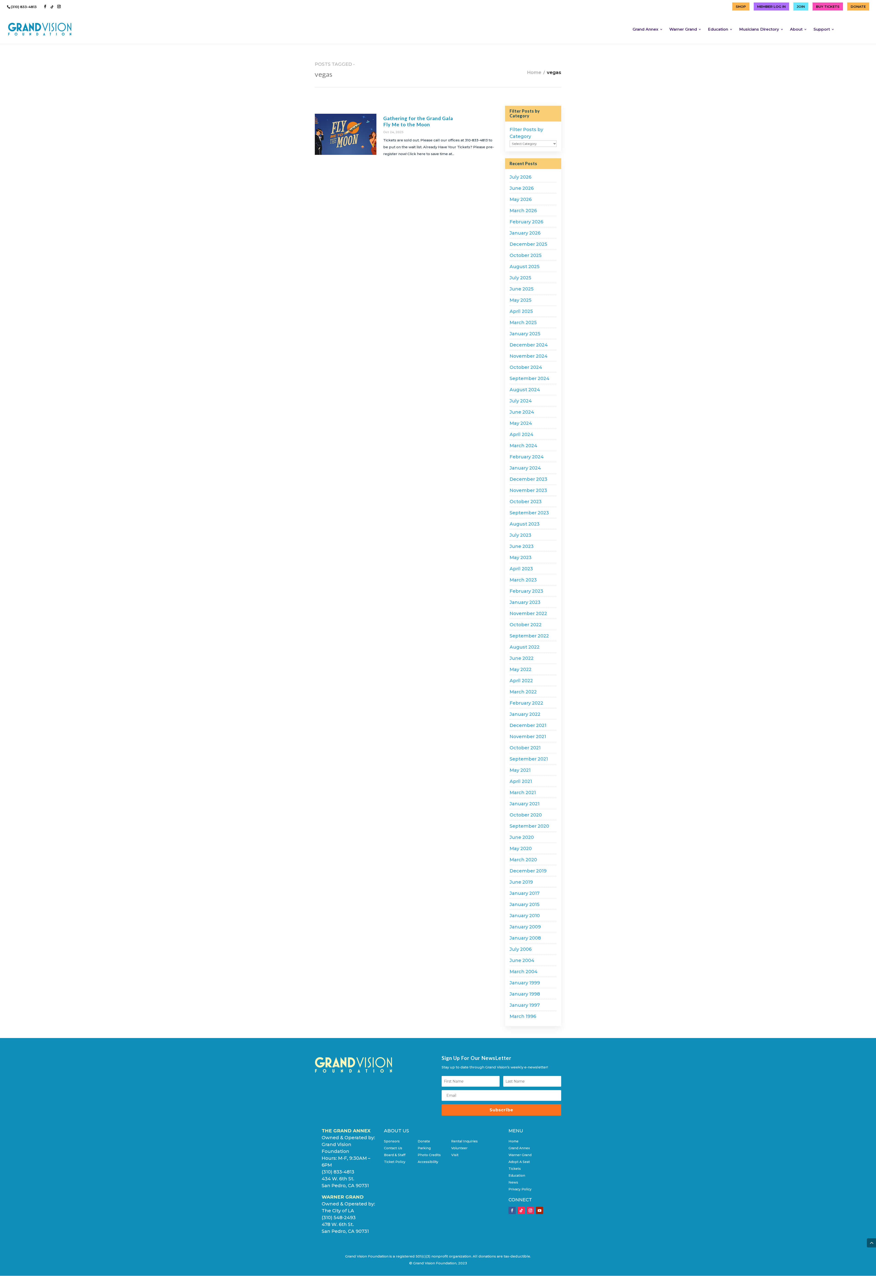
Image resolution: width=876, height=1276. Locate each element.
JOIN (801, 6)
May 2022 (521, 669)
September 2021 (529, 759)
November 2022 (528, 613)
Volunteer (459, 1148)
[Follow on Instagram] (530, 1210)
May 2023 (521, 557)
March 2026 (523, 210)
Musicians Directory (759, 30)
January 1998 (525, 994)
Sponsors (392, 1141)
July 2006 (521, 949)
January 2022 (525, 714)
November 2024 (529, 356)
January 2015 (525, 904)
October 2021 (525, 747)
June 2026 (522, 188)
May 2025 (521, 300)
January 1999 (525, 982)
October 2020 (526, 815)
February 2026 (526, 222)
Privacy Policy (520, 1189)
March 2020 (523, 859)
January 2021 (525, 803)
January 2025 (525, 333)
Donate (424, 1141)
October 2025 (526, 255)
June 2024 (522, 412)
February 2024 (527, 457)
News (513, 1182)
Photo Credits (429, 1155)
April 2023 (521, 568)
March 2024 (523, 445)
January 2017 (525, 893)
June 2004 (522, 960)
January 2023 (525, 602)
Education (718, 30)
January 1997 (525, 1005)
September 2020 (529, 826)
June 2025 (522, 289)
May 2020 (521, 848)
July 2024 (521, 401)
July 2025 (520, 277)
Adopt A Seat (519, 1162)
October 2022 (526, 624)
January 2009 (525, 927)
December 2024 (529, 345)
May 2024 (521, 423)
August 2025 (525, 266)
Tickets (514, 1169)
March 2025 (523, 322)
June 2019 (521, 882)
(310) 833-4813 (24, 7)
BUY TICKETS (828, 6)
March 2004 (523, 971)
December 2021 (528, 725)
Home (534, 72)
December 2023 (528, 479)
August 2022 (525, 647)
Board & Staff (394, 1155)
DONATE (858, 6)
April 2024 (521, 434)
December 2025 (528, 244)
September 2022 (529, 636)
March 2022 (523, 692)
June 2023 (522, 546)
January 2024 (525, 468)
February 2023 (526, 591)
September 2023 (529, 512)
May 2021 (520, 770)
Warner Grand (683, 30)
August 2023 (525, 524)
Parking (424, 1148)
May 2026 (521, 199)
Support (821, 30)
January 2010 (525, 915)
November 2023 (528, 490)
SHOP (741, 6)
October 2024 (526, 367)
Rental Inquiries (464, 1141)
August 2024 (525, 389)
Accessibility (428, 1162)
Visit (455, 1155)
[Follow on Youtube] (539, 1210)
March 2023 (523, 580)
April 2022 (521, 680)
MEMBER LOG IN (771, 6)
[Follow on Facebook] (512, 1210)
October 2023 (526, 501)
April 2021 (521, 781)
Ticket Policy (394, 1162)
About (796, 30)
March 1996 (523, 1016)
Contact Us (393, 1148)
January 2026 (525, 233)
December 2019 (528, 871)
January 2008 (525, 938)
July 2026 (520, 177)
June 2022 (522, 658)
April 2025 (521, 311)
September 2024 (529, 378)
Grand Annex (645, 30)
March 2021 (523, 792)
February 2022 (526, 703)
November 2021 (528, 736)
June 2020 (522, 837)
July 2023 (520, 535)
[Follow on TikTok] (521, 1210)
